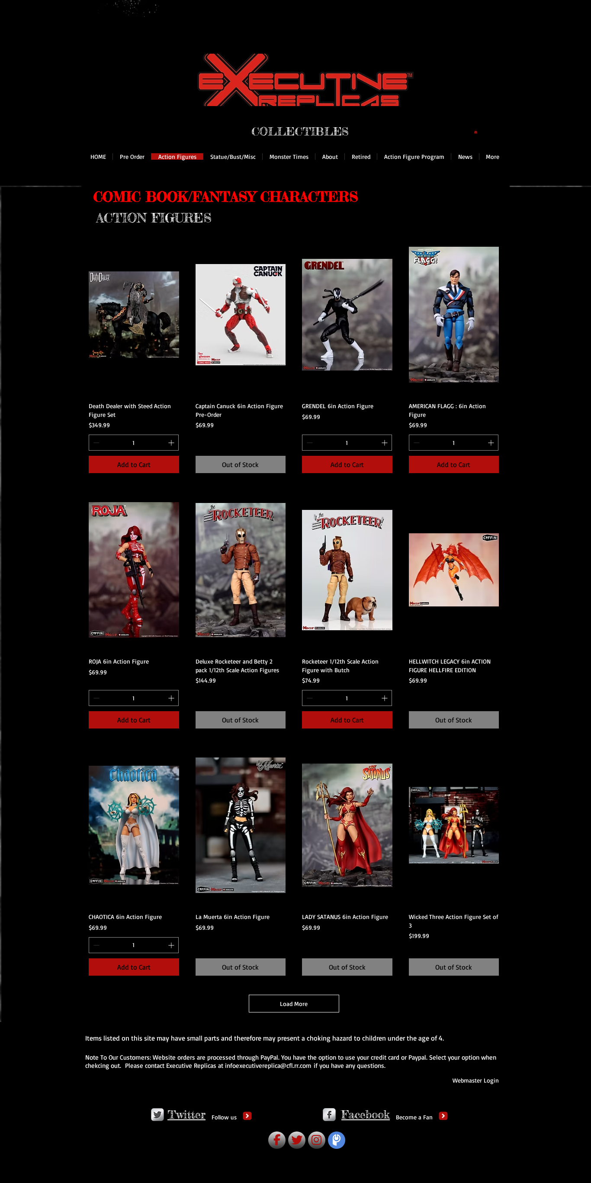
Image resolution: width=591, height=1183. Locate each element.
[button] (475, 131)
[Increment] (172, 442)
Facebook (365, 1114)
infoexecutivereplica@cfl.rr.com (268, 1065)
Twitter (186, 1114)
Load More (294, 1003)
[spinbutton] (134, 442)
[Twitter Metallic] (157, 1114)
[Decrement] (95, 442)
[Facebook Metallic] (329, 1114)
